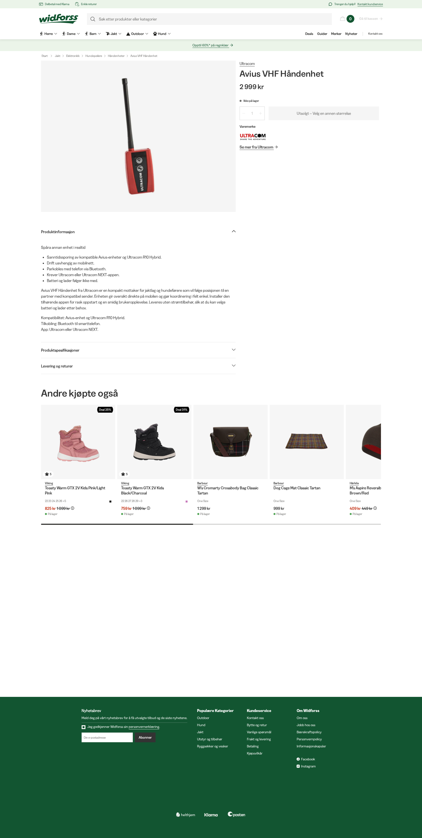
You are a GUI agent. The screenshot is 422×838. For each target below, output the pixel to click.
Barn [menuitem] (93, 33)
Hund (201, 725)
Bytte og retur (257, 725)
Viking (49, 483)
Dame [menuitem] (71, 33)
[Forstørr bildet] (138, 136)
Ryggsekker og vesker (212, 746)
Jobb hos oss (306, 725)
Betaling (253, 746)
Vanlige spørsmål (259, 732)
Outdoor (203, 718)
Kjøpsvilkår (255, 753)
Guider (322, 33)
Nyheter (351, 33)
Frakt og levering (259, 739)
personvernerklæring (144, 726)
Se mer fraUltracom (256, 147)
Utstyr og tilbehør (209, 739)
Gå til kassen (368, 18)
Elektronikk (73, 56)
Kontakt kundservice (370, 4)
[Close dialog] (411, 768)
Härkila (354, 483)
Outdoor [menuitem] (137, 33)
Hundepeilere (93, 56)
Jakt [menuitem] (114, 33)
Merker (336, 33)
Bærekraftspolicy (309, 732)
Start (45, 56)
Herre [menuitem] (48, 33)
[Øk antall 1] (260, 113)
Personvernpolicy (309, 739)
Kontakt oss (375, 33)
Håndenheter (116, 56)
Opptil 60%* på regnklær (210, 45)
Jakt (57, 56)
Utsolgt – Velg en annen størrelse (324, 113)
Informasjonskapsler (311, 746)
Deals (309, 33)
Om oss (302, 718)
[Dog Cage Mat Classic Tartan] (307, 442)
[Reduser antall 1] (244, 113)
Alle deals (362, 814)
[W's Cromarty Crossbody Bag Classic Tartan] (230, 442)
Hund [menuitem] (162, 33)
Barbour (202, 483)
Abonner (145, 737)
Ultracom (247, 63)
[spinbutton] (252, 113)
